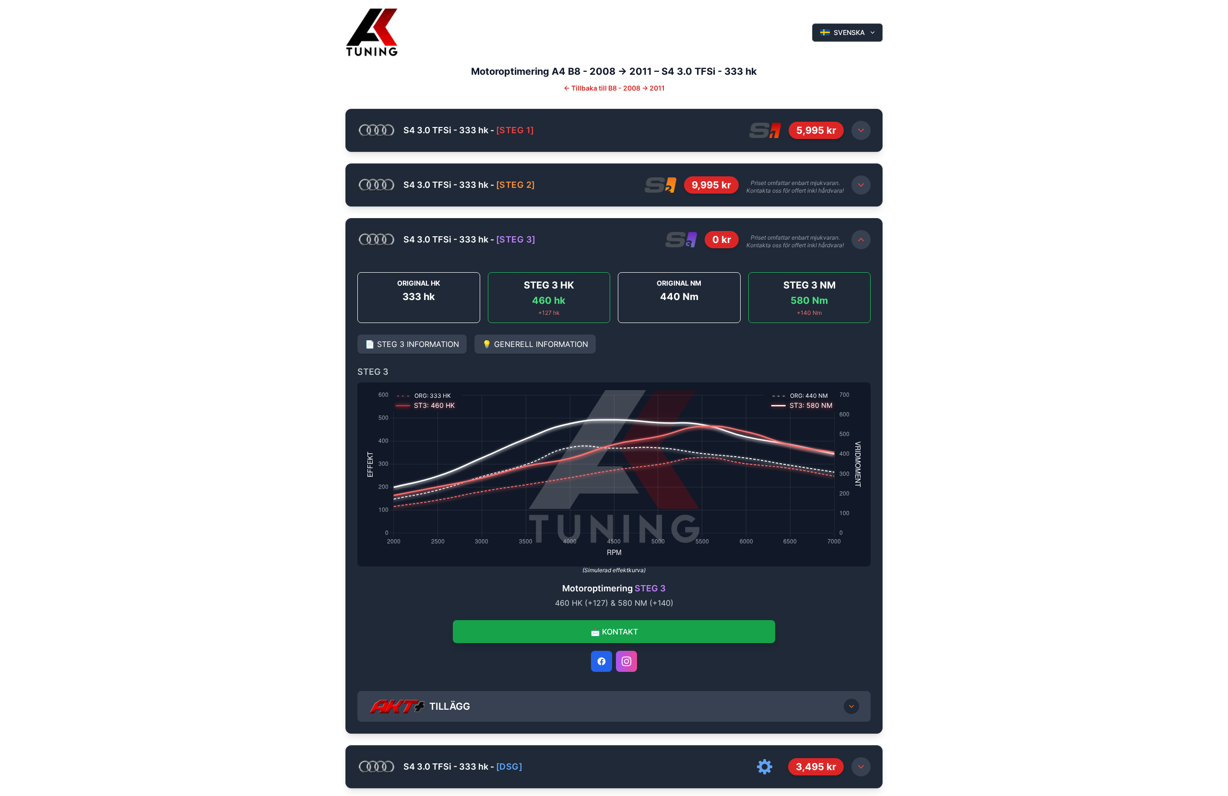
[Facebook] (601, 661)
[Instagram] (626, 661)
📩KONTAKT (614, 631)
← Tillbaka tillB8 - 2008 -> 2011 (614, 88)
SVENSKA (849, 32)
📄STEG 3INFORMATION (412, 344)
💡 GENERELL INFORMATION (535, 344)
